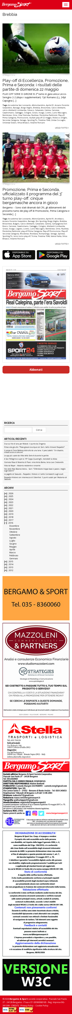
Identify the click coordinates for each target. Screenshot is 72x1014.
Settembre (14, 534)
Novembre (14, 528)
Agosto (12, 537)
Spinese (61, 234)
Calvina (48, 110)
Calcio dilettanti (58, 108)
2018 (11, 517)
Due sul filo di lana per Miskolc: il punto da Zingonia (25, 444)
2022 (11, 505)
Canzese (55, 110)
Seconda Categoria (11, 120)
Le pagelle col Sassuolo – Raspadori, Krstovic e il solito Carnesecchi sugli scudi (33, 474)
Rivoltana (34, 234)
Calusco (30, 110)
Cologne (27, 113)
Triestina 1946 (44, 120)
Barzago (16, 108)
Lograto (19, 229)
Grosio (35, 113)
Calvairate (39, 110)
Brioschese (45, 108)
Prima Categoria (9, 118)
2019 (11, 514)
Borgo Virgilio (26, 108)
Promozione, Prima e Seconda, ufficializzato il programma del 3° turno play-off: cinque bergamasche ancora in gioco (32, 196)
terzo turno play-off (22, 236)
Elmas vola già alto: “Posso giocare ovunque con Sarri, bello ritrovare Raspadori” (34, 447)
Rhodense (24, 234)
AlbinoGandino (38, 105)
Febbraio (13, 555)
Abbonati (36, 370)
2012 (11, 570)
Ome (15, 115)
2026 (11, 493)
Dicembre (14, 525)
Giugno (13, 543)
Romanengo (44, 234)
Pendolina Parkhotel (48, 115)
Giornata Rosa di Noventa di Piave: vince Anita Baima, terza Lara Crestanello (33, 462)
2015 (11, 561)
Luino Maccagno (59, 113)
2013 (11, 567)
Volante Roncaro (37, 123)
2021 (11, 508)
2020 (11, 511)
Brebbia (36, 108)
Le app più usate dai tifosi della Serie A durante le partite (26, 456)
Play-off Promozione (51, 231)
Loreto (48, 113)
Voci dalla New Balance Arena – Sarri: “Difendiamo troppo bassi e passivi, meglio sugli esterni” (34, 470)
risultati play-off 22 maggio (40, 118)
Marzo (12, 552)
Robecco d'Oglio (60, 118)
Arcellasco (59, 219)
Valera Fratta (56, 236)
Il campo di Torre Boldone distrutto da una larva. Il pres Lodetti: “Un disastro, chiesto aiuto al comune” (34, 451)
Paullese (35, 115)
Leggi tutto (61, 128)
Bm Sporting (41, 221)
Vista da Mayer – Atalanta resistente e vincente (22, 466)
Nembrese (7, 115)
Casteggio (19, 113)
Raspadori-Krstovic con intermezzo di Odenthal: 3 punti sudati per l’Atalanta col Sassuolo (35, 478)
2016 (10, 522)
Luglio (12, 540)
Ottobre (13, 531)
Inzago (41, 113)
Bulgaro (16, 224)
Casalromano (8, 113)
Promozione (22, 118)
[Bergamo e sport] (36, 598)
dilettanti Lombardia (56, 226)
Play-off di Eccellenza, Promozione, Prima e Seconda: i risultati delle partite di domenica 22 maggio (36, 85)
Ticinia (34, 236)
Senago (23, 120)
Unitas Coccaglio (58, 120)
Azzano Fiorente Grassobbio (15, 221)
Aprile (12, 549)
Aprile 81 (50, 105)
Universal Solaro (9, 123)
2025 (11, 496)
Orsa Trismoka (24, 115)
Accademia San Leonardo (19, 105)
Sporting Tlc (32, 120)
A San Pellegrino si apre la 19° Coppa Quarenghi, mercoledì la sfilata (30, 459)
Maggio (13, 546)
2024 (11, 499)
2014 (11, 564)
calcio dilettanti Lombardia (14, 110)
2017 (11, 520)
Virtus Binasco (23, 123)
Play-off (61, 115)
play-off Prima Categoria (31, 231)
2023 (11, 502)
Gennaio (13, 558)
